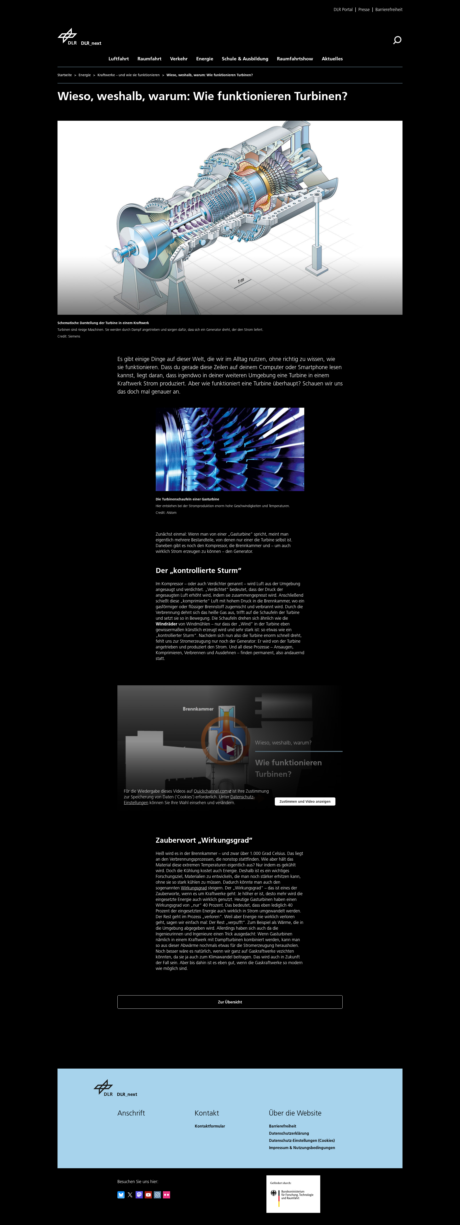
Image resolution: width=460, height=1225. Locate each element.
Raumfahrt (149, 58)
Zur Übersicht (230, 1001)
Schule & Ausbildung (245, 58)
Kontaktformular (210, 1125)
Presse (364, 9)
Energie (204, 58)
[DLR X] (130, 1197)
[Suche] (398, 40)
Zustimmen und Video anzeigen (305, 801)
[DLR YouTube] (148, 1197)
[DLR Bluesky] (121, 1197)
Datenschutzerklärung (289, 1133)
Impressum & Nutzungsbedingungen (302, 1147)
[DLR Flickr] (166, 1197)
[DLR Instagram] (157, 1197)
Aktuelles (332, 58)
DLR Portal (343, 9)
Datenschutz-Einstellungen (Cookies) (302, 1140)
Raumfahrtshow (295, 58)
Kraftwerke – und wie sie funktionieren (129, 75)
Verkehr (179, 58)
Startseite (65, 75)
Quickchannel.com (211, 791)
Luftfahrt (119, 58)
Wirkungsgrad (194, 888)
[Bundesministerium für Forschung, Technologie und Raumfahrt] (296, 1211)
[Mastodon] (139, 1197)
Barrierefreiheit (388, 9)
